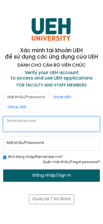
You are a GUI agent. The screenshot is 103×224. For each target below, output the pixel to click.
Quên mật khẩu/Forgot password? (71, 162)
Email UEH (62, 97)
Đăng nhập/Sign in (51, 175)
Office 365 (16, 107)
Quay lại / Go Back (51, 199)
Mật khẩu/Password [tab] (26, 97)
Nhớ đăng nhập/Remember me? (35, 157)
